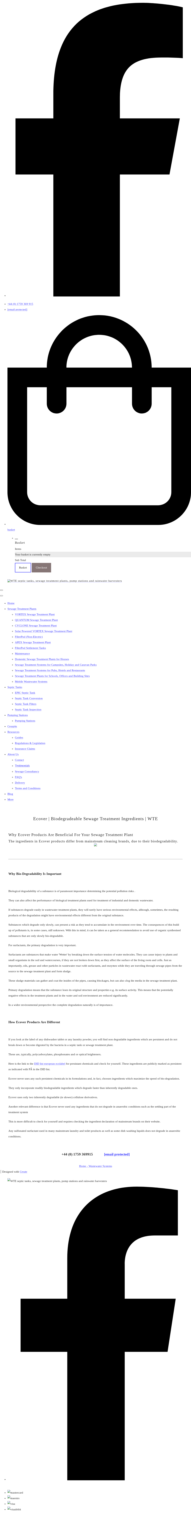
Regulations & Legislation (30, 743)
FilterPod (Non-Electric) (29, 636)
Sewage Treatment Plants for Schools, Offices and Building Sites (52, 675)
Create (23, 1171)
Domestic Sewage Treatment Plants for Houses (42, 659)
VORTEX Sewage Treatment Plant (35, 614)
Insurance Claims (25, 748)
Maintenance (22, 653)
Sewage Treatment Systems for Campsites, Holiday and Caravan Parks (56, 664)
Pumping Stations (17, 715)
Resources (13, 731)
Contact (19, 759)
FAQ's (18, 777)
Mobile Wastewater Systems (31, 681)
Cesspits (12, 726)
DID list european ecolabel (49, 1063)
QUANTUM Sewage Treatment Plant (36, 620)
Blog (10, 793)
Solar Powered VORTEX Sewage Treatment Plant (43, 631)
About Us (13, 754)
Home (11, 603)
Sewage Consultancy (27, 771)
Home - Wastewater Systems (95, 1166)
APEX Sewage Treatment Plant (33, 642)
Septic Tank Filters (25, 703)
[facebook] (99, 295)
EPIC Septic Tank (25, 692)
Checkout (41, 567)
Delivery (20, 782)
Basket (23, 567)
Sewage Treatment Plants (21, 608)
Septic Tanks (14, 687)
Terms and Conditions (27, 788)
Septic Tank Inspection (28, 709)
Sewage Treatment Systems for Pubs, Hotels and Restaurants (50, 670)
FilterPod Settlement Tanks (30, 647)
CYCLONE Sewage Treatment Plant (36, 625)
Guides (19, 737)
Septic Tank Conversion (29, 698)
